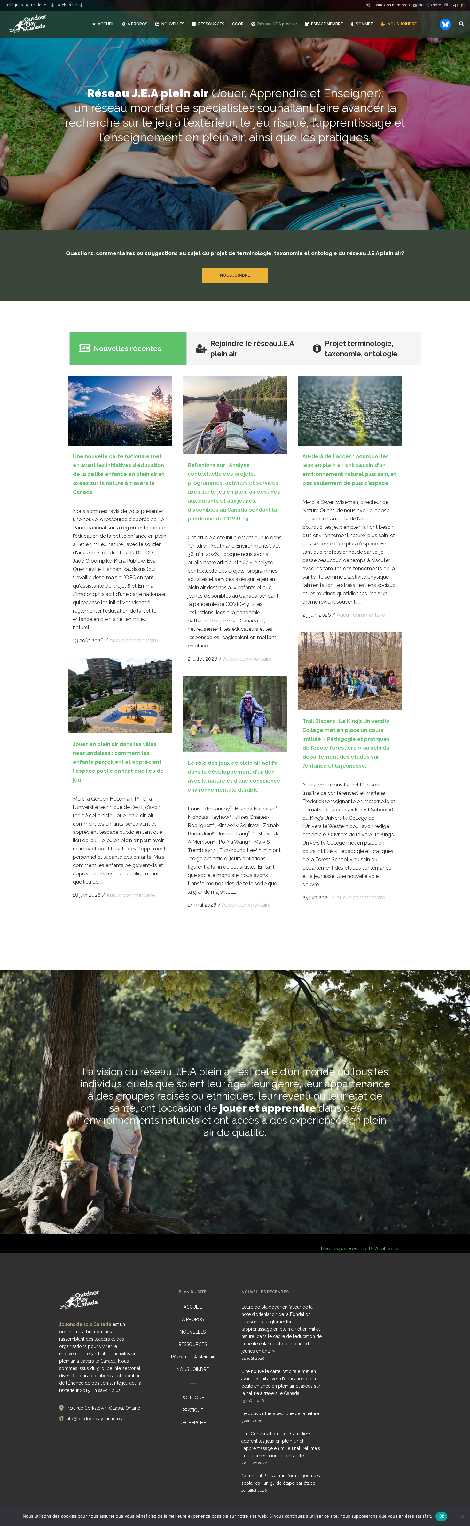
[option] (464, 6)
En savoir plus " (107, 1390)
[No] (462, 1516)
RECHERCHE (193, 1422)
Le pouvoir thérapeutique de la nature (280, 1413)
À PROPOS (193, 1319)
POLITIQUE (192, 1397)
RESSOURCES (192, 1344)
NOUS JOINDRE (192, 1369)
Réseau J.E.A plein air (193, 1356)
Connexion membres (391, 5)
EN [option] (464, 6)
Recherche (67, 5)
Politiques (14, 5)
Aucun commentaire (133, 641)
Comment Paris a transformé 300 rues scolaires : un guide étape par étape (280, 1479)
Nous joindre (429, 5)
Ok (441, 1516)
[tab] (128, 348)
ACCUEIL (193, 1307)
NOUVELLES (193, 1331)
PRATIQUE (192, 1410)
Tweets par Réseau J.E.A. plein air (359, 1249)
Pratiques (39, 5)
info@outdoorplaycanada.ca (95, 1418)
